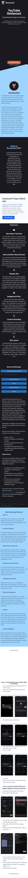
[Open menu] (25, 3)
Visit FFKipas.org (8, 217)
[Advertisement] (14, 43)
